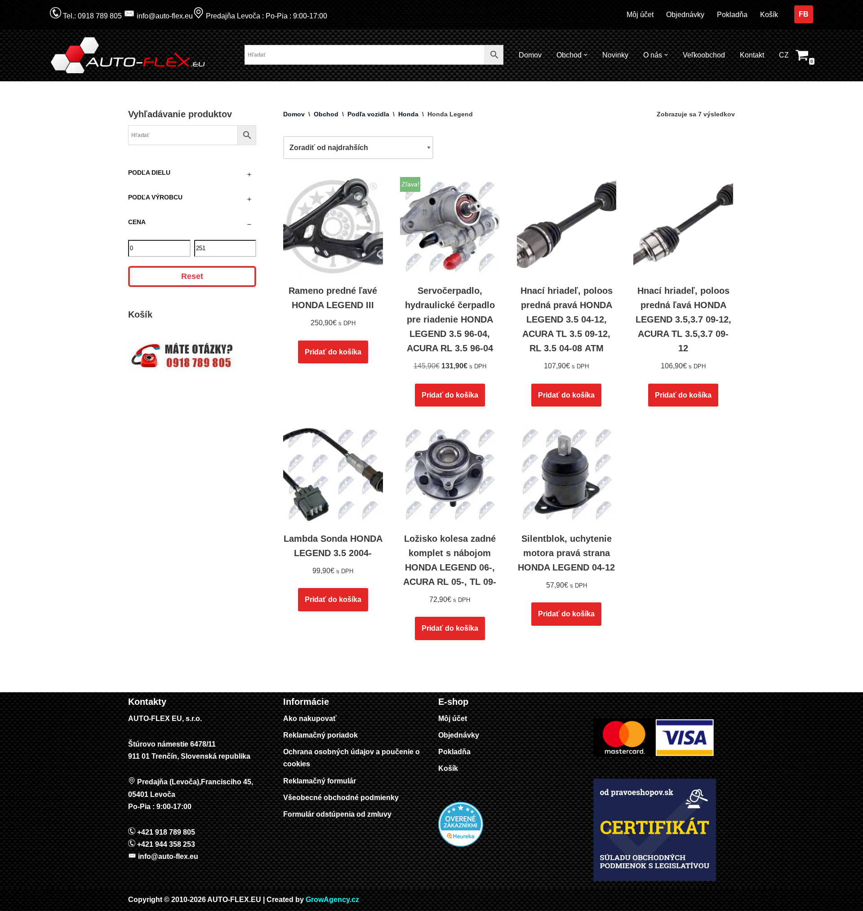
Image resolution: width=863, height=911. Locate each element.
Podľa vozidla (368, 114)
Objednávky (685, 14)
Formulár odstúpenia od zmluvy (337, 814)
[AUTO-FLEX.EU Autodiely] (128, 55)
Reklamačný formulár (319, 781)
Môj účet (640, 14)
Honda (408, 114)
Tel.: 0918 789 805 (91, 16)
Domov (530, 55)
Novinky (615, 55)
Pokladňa (732, 14)
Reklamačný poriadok (320, 735)
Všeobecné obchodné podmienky (341, 797)
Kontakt (752, 55)
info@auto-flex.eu (164, 16)
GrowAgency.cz (332, 899)
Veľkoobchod (704, 55)
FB (804, 14)
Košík (769, 14)
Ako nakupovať (310, 718)
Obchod (326, 114)
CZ (784, 55)
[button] (585, 55)
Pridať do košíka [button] (333, 352)
